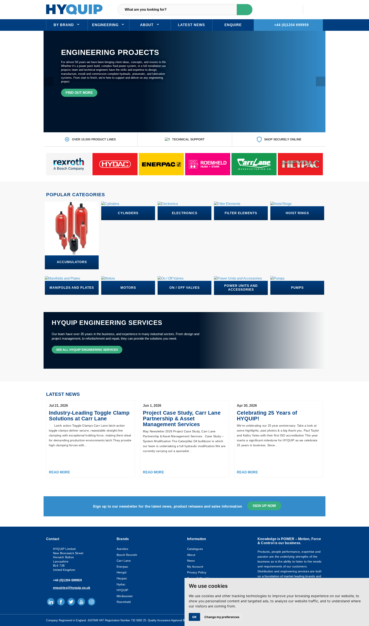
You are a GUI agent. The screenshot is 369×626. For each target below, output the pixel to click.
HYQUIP (122, 590)
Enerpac (122, 566)
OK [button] (194, 617)
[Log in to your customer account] (293, 10)
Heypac (122, 578)
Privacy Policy (196, 572)
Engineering (105, 25)
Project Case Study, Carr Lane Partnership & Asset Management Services (182, 418)
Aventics (122, 549)
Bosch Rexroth (127, 555)
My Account (195, 566)
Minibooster (125, 596)
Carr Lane (124, 560)
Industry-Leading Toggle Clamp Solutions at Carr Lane (89, 415)
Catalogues (195, 549)
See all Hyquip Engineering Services (87, 349)
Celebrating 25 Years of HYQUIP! (267, 415)
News (191, 560)
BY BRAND (64, 25)
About (147, 25)
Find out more (79, 92)
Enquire (233, 25)
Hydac (121, 584)
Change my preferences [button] (221, 617)
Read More (59, 472)
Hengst (121, 572)
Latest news (191, 25)
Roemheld (124, 602)
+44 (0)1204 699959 (291, 25)
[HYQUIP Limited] (74, 9)
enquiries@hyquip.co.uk (71, 587)
